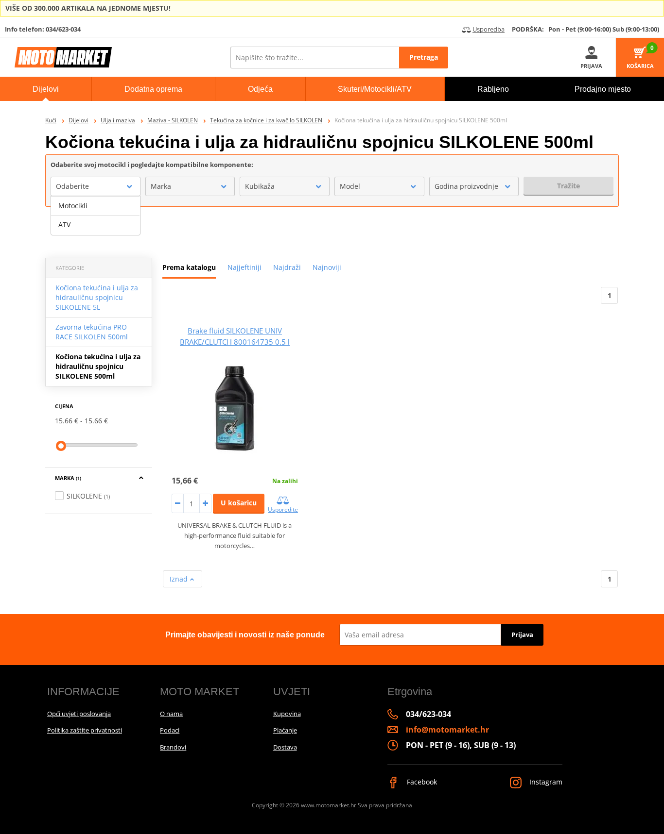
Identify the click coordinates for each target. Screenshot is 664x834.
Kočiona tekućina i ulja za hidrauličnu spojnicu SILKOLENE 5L (96, 297)
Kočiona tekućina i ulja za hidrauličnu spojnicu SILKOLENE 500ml (97, 366)
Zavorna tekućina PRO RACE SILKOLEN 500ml (91, 331)
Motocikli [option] (72, 205)
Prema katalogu (189, 267)
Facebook (421, 781)
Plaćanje (285, 730)
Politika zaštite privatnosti (84, 730)
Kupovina (287, 713)
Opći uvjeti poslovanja (79, 713)
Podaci (169, 730)
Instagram (544, 781)
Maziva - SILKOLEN (172, 120)
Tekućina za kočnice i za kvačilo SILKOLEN (266, 120)
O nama (171, 713)
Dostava (285, 747)
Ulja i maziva (118, 120)
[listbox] (95, 215)
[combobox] (95, 186)
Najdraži (287, 267)
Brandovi (173, 747)
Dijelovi (78, 120)
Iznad (180, 579)
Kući (50, 120)
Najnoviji (327, 267)
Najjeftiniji (244, 267)
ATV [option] (64, 224)
